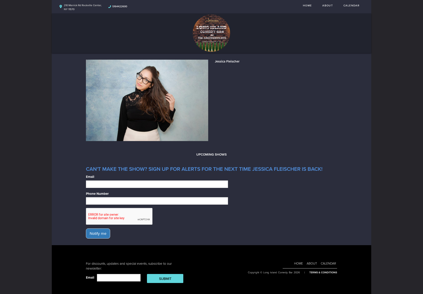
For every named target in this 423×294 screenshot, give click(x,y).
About (327, 5)
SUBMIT (165, 279)
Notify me (98, 233)
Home (307, 5)
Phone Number (97, 194)
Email (90, 177)
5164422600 (119, 6)
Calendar (351, 5)
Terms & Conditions (323, 272)
